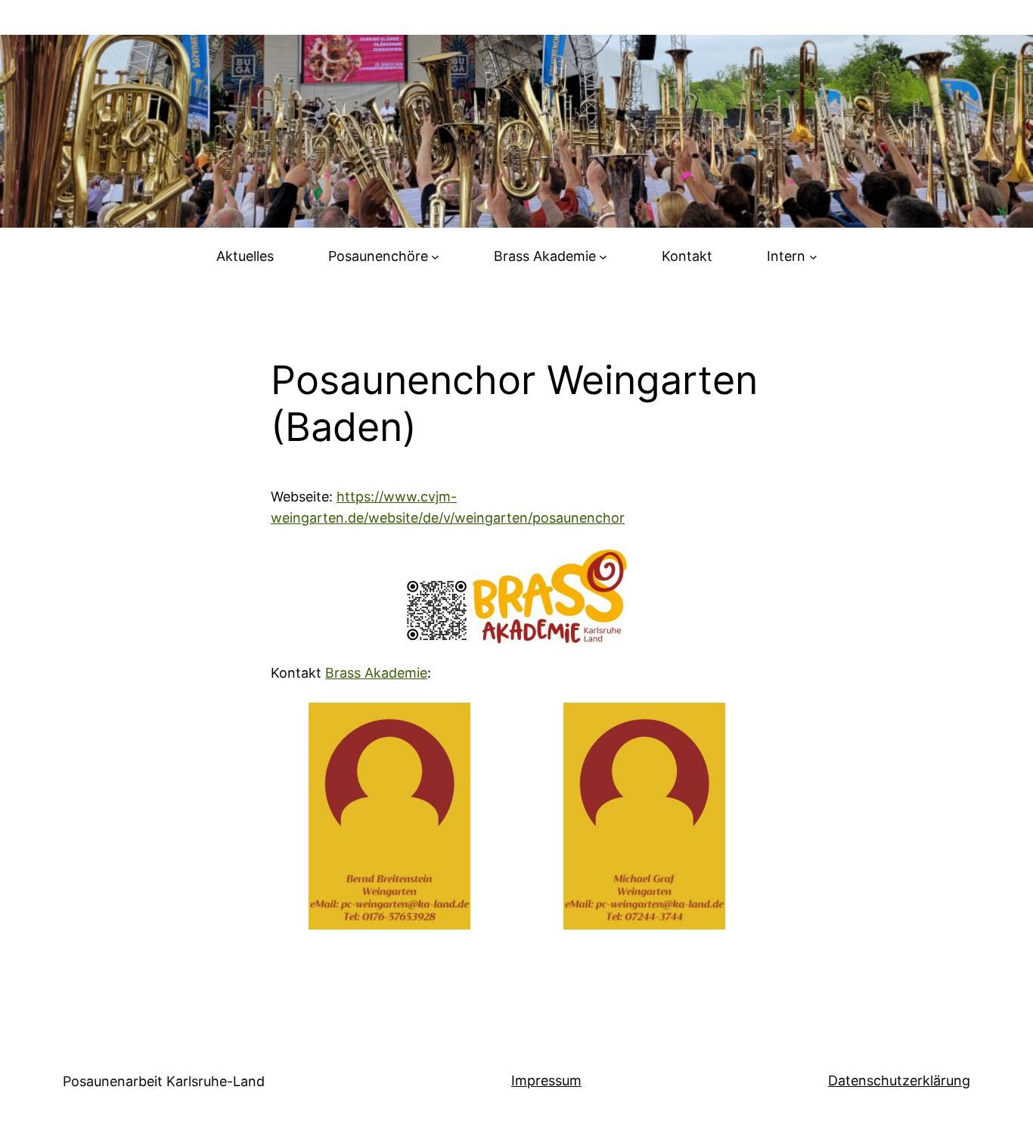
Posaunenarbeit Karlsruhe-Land (164, 1081)
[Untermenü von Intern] (813, 257)
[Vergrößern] (450, 722)
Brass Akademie (376, 673)
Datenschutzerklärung (899, 1080)
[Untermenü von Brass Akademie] (603, 257)
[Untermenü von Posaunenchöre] (435, 257)
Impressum (546, 1080)
